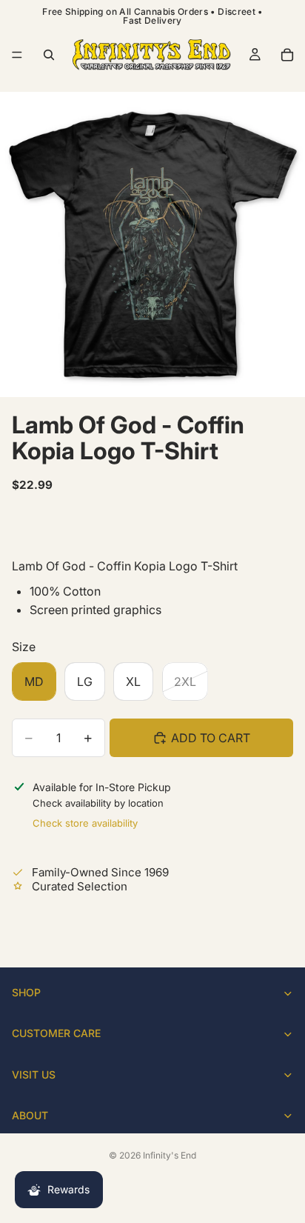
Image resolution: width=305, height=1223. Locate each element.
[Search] (49, 55)
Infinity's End (169, 1155)
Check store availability (85, 823)
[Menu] (17, 55)
